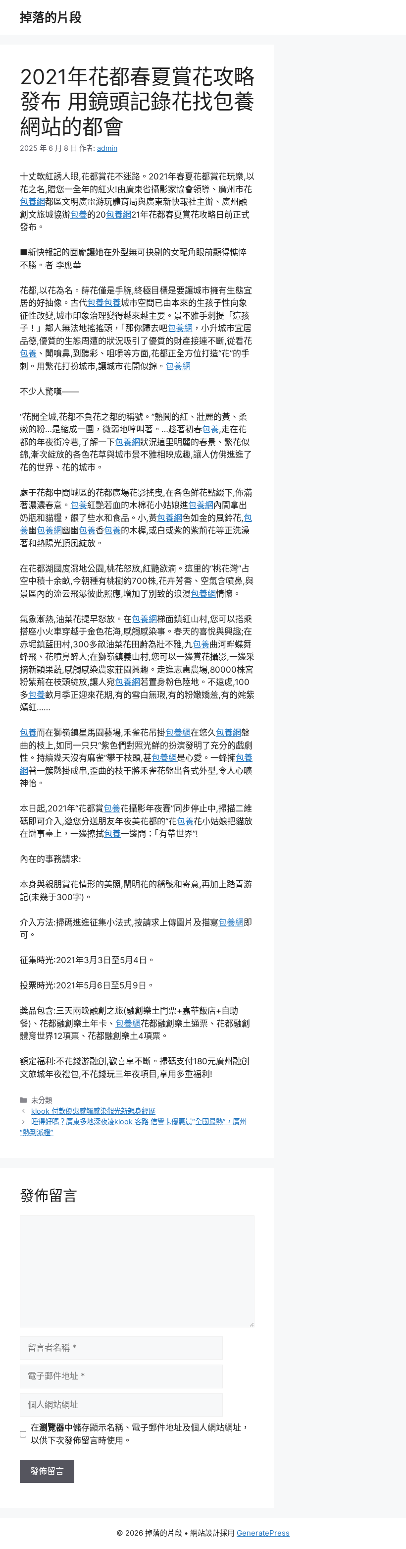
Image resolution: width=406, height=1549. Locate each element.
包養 (78, 215)
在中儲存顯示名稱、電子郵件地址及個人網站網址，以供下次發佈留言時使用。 (140, 1434)
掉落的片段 (51, 17)
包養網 (32, 202)
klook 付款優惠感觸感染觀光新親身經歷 (93, 1111)
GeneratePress (263, 1533)
